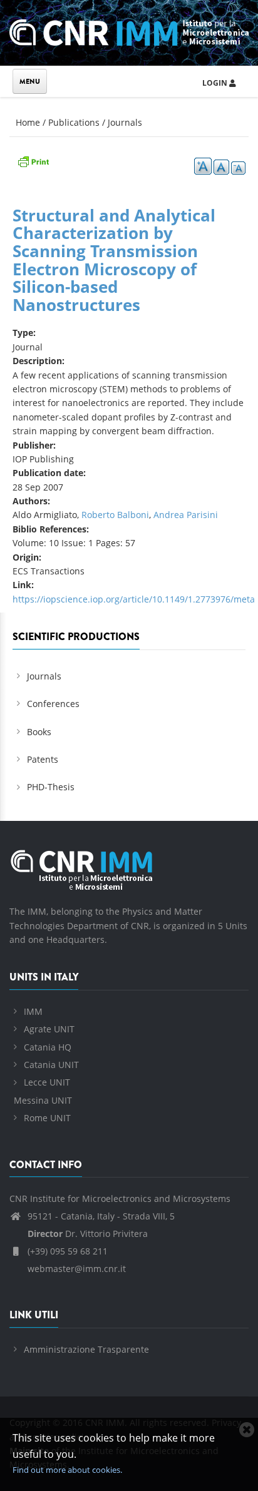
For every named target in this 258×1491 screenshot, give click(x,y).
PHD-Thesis (51, 787)
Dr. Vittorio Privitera (88, 1233)
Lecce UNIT (47, 1082)
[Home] (129, 30)
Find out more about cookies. (67, 1469)
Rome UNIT (47, 1118)
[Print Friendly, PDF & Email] (33, 160)
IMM (33, 1011)
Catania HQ (47, 1047)
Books (39, 732)
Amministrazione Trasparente (86, 1349)
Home (28, 122)
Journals (125, 122)
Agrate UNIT (49, 1029)
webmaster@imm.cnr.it (75, 1269)
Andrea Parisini (185, 515)
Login (215, 83)
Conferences (53, 704)
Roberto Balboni (115, 515)
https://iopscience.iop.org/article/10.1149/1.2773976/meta (134, 599)
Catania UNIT (51, 1065)
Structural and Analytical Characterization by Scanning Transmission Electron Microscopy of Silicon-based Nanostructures (114, 260)
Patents (42, 759)
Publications (74, 122)
